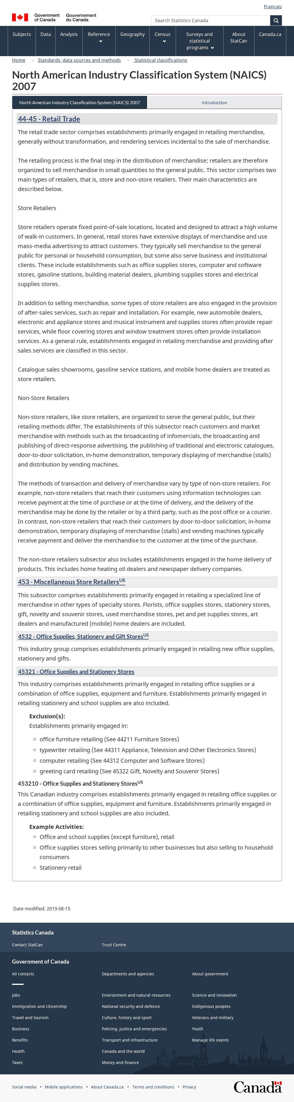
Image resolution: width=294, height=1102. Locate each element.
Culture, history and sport (127, 1017)
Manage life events (210, 1040)
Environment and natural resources (136, 995)
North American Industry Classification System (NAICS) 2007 (79, 102)
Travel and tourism (30, 1017)
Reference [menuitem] (99, 34)
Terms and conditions (153, 1087)
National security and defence (131, 1006)
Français (273, 6)
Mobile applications (64, 1087)
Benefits (20, 1040)
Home (18, 60)
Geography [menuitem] (132, 34)
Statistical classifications (160, 60)
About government (210, 974)
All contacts (23, 974)
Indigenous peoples (211, 1006)
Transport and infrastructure (130, 1040)
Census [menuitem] (163, 34)
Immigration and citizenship (39, 1006)
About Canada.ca (107, 1087)
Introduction (214, 102)
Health (18, 1051)
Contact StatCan (27, 944)
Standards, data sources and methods (79, 60)
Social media (24, 1087)
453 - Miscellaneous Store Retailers (71, 582)
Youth (197, 1028)
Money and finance (120, 1062)
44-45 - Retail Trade (49, 119)
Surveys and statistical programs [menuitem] (199, 41)
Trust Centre (114, 944)
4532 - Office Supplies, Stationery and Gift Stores (83, 636)
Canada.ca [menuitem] (270, 34)
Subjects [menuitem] (22, 34)
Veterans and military (212, 1017)
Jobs (16, 995)
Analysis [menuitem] (69, 34)
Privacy (189, 1087)
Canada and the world (123, 1051)
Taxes (17, 1062)
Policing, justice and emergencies (134, 1028)
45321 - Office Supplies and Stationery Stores (76, 671)
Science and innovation (214, 995)
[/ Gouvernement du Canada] (54, 18)
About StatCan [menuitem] (238, 37)
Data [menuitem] (45, 34)
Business (20, 1028)
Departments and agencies (128, 974)
